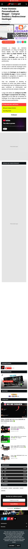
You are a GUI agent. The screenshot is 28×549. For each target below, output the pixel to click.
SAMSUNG (3, 490)
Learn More (11, 545)
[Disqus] (14, 302)
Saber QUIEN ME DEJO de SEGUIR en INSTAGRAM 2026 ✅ (13, 420)
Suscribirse (14, 504)
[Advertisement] (14, 147)
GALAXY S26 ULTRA (8, 381)
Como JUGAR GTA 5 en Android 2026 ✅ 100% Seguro (18, 437)
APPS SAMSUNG (4, 488)
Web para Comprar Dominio (9, 108)
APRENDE (10, 488)
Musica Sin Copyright (14, 512)
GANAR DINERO (16, 488)
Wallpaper (14, 114)
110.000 (6, 478)
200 (5, 475)
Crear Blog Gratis (7, 110)
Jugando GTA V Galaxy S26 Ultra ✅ (12, 384)
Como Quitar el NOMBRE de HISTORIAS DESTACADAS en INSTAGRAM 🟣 (18, 428)
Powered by (10, 508)
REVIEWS (21, 488)
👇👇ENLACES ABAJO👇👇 (8, 41)
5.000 (5, 468)
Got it (18, 545)
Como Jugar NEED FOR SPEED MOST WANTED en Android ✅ (18, 446)
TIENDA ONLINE (14, 0)
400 (5, 471)
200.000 (6, 481)
